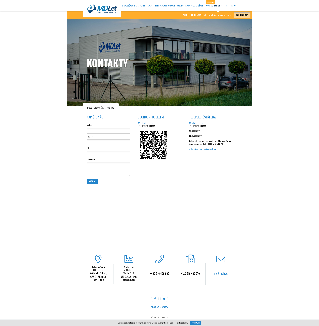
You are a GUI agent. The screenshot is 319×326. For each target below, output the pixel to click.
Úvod (103, 107)
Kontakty (110, 107)
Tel (88, 148)
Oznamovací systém (159, 307)
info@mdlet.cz (197, 123)
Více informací (242, 15)
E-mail (89, 136)
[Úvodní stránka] (102, 8)
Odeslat (92, 181)
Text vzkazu (91, 159)
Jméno (89, 125)
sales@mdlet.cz (147, 123)
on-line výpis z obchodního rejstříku (202, 148)
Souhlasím (196, 323)
